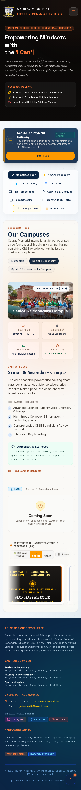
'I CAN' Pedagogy (59, 174)
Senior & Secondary (44, 260)
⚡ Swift (47, 554)
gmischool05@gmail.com (33, 706)
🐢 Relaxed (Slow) (20, 554)
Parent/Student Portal (58, 199)
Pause (65, 554)
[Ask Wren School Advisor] (70, 779)
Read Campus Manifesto (27, 471)
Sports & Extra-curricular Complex (31, 269)
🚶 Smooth (36, 554)
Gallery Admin (29, 208)
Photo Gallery (29, 183)
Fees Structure (24, 199)
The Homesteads (24, 191)
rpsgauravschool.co (47, 701)
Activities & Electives (60, 191)
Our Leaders (57, 183)
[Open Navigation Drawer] (73, 11)
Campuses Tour (26, 174)
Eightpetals (17, 260)
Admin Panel (57, 208)
